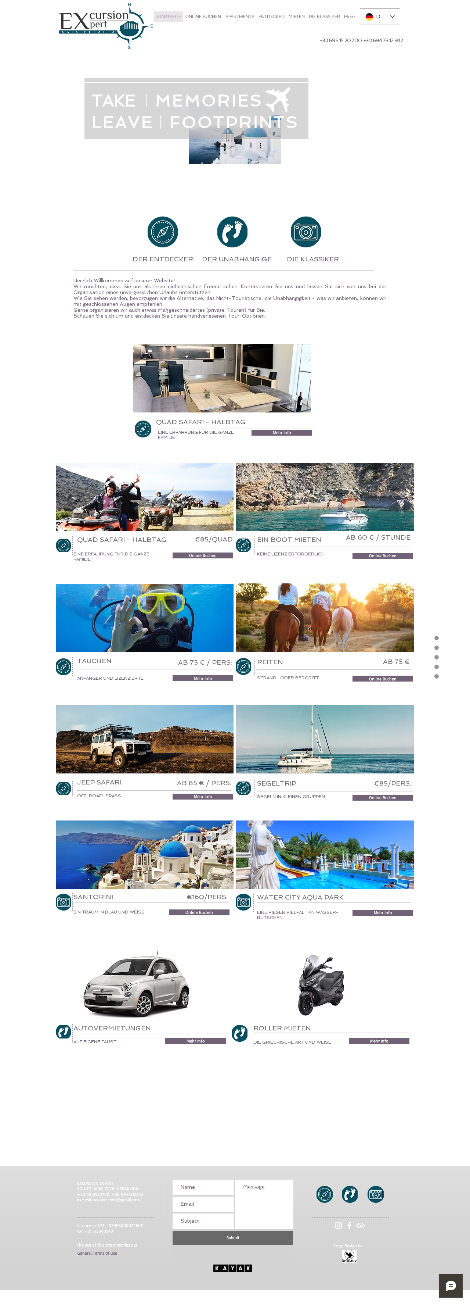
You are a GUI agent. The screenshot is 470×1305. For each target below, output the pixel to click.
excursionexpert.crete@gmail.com (108, 1199)
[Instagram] (338, 1225)
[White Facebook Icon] (349, 1225)
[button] (97, 1253)
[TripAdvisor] (360, 1225)
